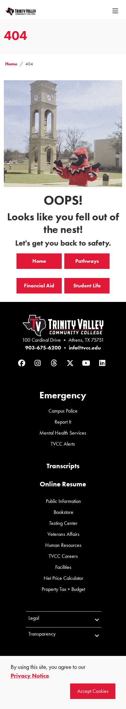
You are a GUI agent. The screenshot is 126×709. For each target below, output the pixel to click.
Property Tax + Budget (63, 589)
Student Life (87, 285)
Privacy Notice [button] (30, 675)
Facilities (63, 567)
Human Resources (63, 545)
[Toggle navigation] (115, 11)
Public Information (63, 501)
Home (11, 64)
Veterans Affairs (63, 534)
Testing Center (63, 523)
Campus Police (63, 411)
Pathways (87, 261)
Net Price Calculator (63, 578)
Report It (63, 422)
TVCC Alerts (63, 444)
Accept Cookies (93, 691)
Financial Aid (39, 285)
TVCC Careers (63, 556)
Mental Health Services (62, 433)
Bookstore (63, 512)
